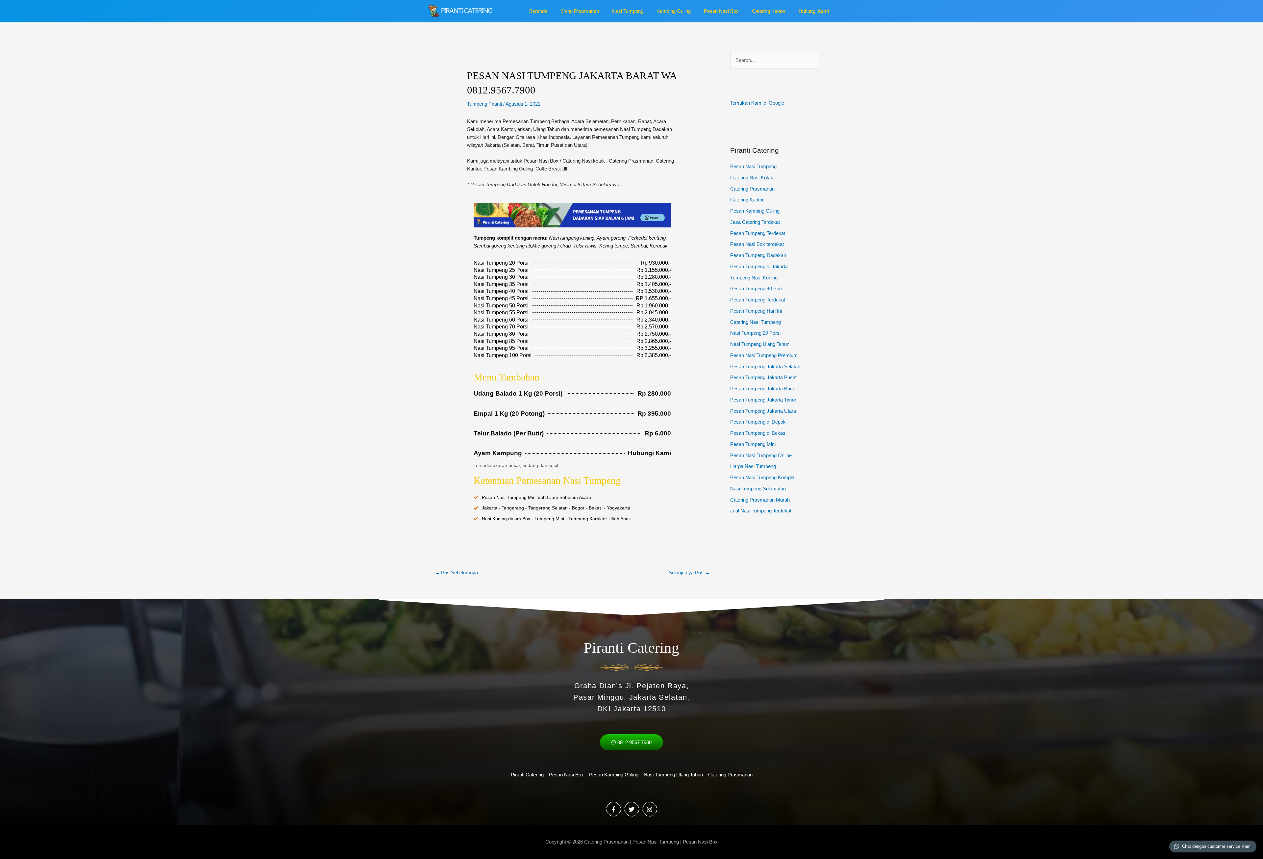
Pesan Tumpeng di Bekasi (758, 433)
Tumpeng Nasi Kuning (754, 277)
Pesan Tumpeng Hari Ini (756, 311)
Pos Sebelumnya (456, 572)
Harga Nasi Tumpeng (753, 466)
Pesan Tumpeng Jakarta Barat (763, 388)
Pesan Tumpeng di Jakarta (759, 266)
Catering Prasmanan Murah (760, 500)
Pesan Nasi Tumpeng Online (761, 455)
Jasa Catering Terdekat (755, 222)
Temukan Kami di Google (757, 103)
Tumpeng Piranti (484, 104)
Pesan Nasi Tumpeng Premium (764, 355)
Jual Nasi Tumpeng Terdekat (760, 510)
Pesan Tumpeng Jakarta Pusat (763, 377)
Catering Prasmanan (752, 189)
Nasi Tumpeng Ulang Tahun (759, 344)
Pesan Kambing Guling (755, 211)
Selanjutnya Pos (689, 572)
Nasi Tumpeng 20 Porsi (755, 333)
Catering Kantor (747, 199)
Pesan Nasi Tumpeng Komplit (762, 477)
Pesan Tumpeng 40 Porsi (757, 288)
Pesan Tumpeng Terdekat (757, 233)
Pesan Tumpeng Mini (753, 444)
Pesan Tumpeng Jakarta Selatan (765, 366)
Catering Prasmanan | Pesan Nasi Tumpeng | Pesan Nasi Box (651, 842)
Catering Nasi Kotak (751, 177)
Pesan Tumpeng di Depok (758, 422)
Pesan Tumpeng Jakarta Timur (763, 400)
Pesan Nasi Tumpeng (753, 166)
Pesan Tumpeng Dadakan (758, 255)
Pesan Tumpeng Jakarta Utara (763, 411)
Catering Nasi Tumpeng (755, 322)
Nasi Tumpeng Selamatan (758, 488)
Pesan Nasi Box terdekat (757, 244)
